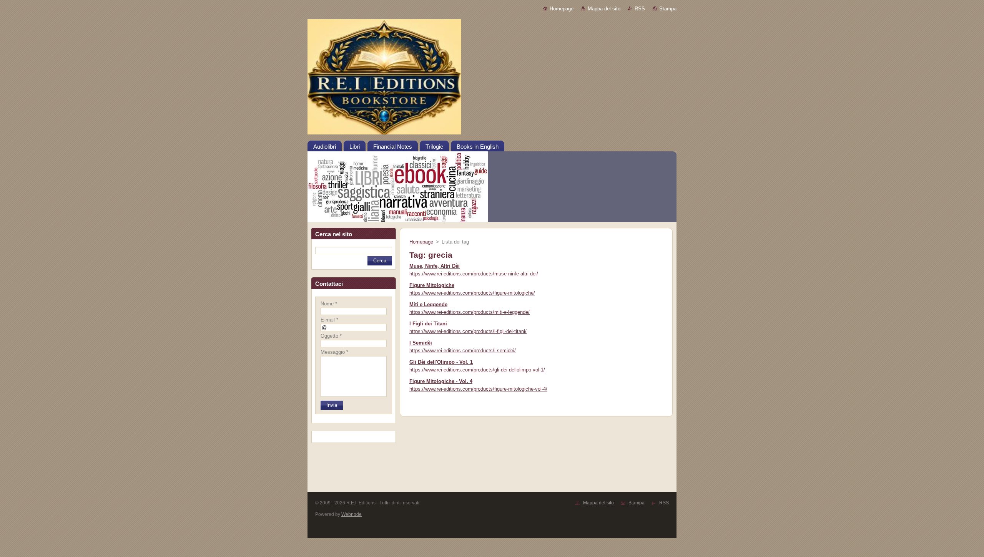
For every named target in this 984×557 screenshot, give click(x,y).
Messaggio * (334, 352)
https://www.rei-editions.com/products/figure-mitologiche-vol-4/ (478, 389)
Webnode (351, 514)
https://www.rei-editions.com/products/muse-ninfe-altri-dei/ (473, 274)
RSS (640, 9)
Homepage (561, 9)
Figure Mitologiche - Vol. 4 (440, 381)
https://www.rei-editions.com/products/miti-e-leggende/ (469, 312)
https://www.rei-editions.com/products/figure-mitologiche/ (472, 293)
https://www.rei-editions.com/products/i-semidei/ (462, 350)
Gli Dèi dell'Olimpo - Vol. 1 (441, 362)
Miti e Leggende (428, 304)
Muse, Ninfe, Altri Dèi (434, 266)
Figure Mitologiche (431, 285)
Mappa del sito (604, 9)
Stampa (667, 9)
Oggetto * (331, 336)
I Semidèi (420, 343)
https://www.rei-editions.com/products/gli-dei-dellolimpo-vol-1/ (477, 370)
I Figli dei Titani (428, 324)
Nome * (329, 304)
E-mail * (329, 320)
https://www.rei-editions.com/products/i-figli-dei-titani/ (468, 331)
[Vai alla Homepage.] (492, 79)
